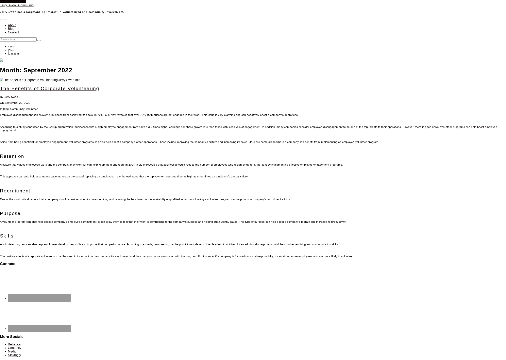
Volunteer (32, 108)
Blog (11, 28)
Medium (13, 351)
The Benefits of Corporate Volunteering (49, 88)
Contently (14, 348)
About (12, 25)
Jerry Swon (11, 96)
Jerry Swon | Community (17, 5)
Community (17, 108)
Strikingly (14, 355)
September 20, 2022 (17, 102)
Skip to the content (13, 1)
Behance (14, 344)
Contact (13, 32)
